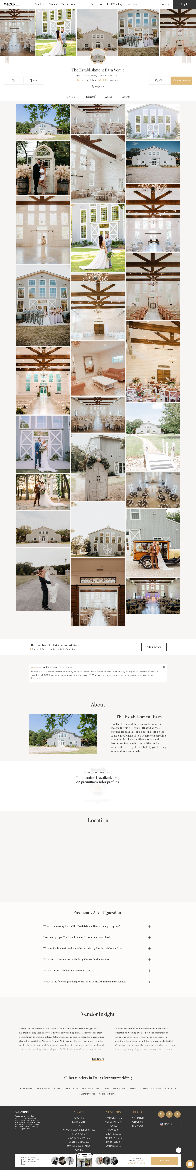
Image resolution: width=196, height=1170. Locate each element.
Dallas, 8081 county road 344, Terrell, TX (98, 76)
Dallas (38, 11)
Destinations (68, 4)
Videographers (43, 1088)
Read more (98, 1059)
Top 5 (83, 80)
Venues (53, 4)
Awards (126, 97)
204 (104, 80)
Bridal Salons (87, 1088)
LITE (95, 772)
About (108, 97)
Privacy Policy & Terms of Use (79, 1130)
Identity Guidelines (79, 1142)
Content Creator (88, 1094)
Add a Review (154, 647)
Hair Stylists (156, 1088)
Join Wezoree (113, 1146)
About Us (79, 1118)
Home (6, 11)
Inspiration (97, 4)
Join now (164, 1160)
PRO (102, 772)
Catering (144, 1088)
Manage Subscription (79, 1146)
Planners (57, 1088)
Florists (106, 1088)
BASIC (88, 772)
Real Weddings (115, 4)
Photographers (26, 1088)
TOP (109, 772)
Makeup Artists (71, 1088)
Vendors (16, 11)
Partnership (79, 1122)
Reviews (90, 97)
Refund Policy (79, 1134)
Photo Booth (170, 1088)
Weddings (137, 1122)
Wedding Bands (119, 1088)
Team (79, 1126)
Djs (97, 1088)
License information (79, 1138)
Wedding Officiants (107, 1094)
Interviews (133, 4)
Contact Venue (181, 80)
